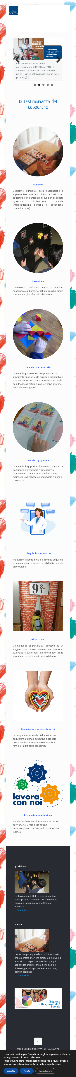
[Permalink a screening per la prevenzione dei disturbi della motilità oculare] (37, 49)
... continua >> (22, 910)
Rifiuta (27, 1070)
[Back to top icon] (38, 1041)
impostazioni (52, 1064)
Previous (19, 59)
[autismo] (32, 951)
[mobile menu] (65, 10)
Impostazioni (45, 1070)
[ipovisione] (32, 892)
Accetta (11, 1070)
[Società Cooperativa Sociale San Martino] (13, 10)
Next (57, 59)
